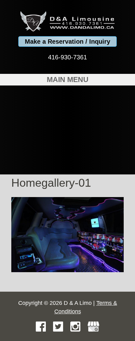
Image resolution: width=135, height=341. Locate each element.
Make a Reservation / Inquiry (67, 41)
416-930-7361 (67, 57)
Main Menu (68, 80)
